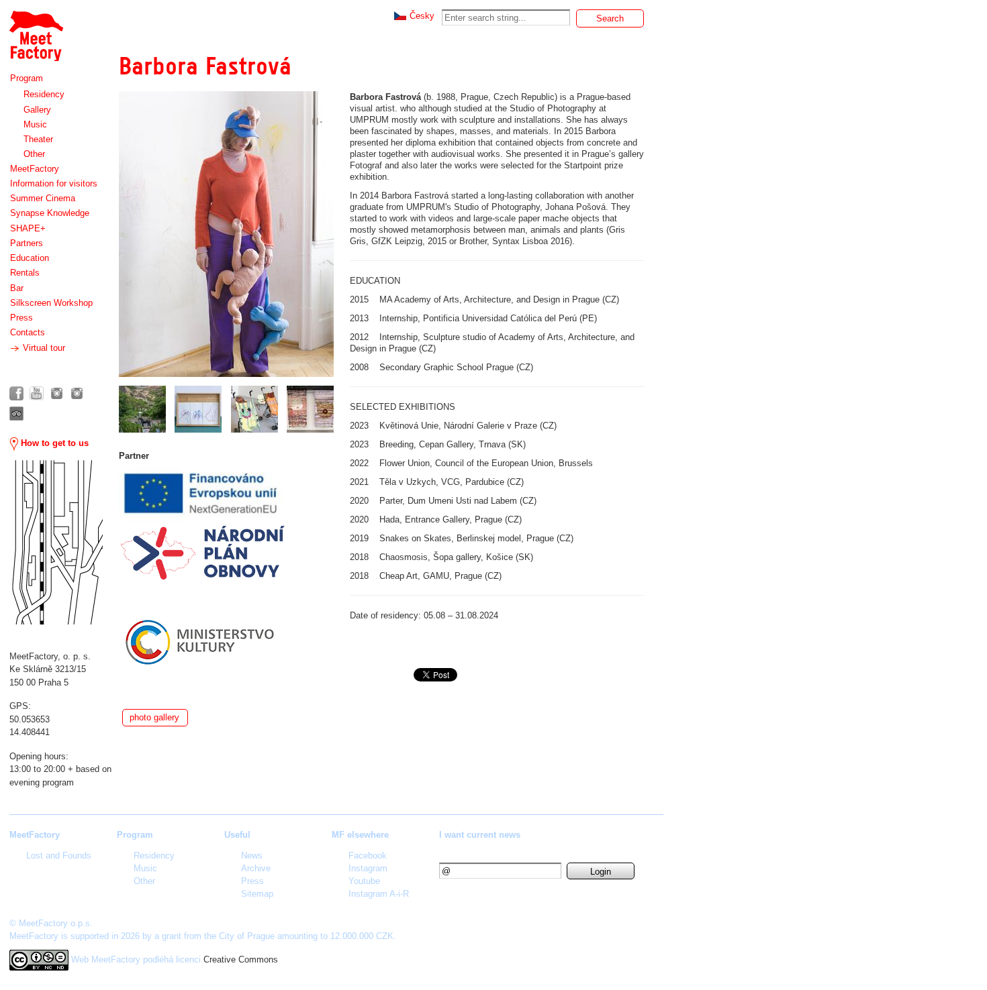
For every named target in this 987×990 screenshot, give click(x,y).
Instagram (367, 868)
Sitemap (257, 894)
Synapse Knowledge (49, 213)
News (252, 855)
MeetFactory (34, 169)
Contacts (27, 332)
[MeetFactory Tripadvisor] (16, 413)
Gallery (37, 110)
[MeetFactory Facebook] (16, 393)
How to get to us (53, 443)
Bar (16, 288)
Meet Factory (35, 29)
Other (34, 154)
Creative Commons (240, 959)
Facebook (367, 855)
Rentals (25, 273)
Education (29, 258)
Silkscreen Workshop (51, 303)
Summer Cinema (42, 198)
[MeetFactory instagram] (57, 393)
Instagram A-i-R (378, 894)
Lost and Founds (58, 855)
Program (26, 78)
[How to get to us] (56, 542)
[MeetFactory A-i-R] (77, 393)
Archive (256, 868)
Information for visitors (53, 183)
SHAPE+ (28, 228)
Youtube (364, 881)
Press (21, 318)
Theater (38, 139)
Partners (26, 243)
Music (35, 124)
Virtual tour (42, 348)
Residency (43, 94)
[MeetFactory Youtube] (37, 393)
